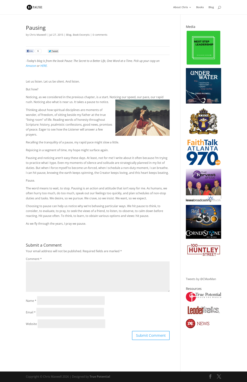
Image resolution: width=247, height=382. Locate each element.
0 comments (100, 34)
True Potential (100, 377)
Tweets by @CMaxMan (201, 279)
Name (31, 301)
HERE (43, 66)
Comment (34, 259)
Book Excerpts (81, 34)
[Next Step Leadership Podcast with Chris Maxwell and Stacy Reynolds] (203, 64)
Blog (211, 7)
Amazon (31, 66)
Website (31, 324)
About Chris (180, 7)
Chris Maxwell (37, 34)
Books (200, 7)
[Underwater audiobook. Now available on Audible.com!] (203, 102)
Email (31, 312)
